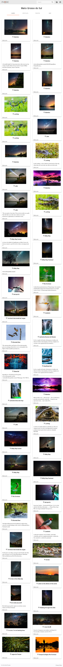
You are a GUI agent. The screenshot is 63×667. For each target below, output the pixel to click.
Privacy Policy (59, 665)
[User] (60, 2)
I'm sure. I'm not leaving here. (16, 630)
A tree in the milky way (16, 579)
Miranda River (16, 342)
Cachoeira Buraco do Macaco (47, 337)
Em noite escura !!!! (16, 603)
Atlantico (16, 37)
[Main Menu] (5, 2)
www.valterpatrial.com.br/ (8, 271)
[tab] (13, 13)
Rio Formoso (16, 496)
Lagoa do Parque (16, 654)
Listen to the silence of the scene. (47, 583)
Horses (47, 559)
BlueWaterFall (47, 366)
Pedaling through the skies (47, 607)
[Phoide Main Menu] (5, 2)
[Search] (52, 2)
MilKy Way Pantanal (47, 260)
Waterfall (16, 371)
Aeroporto (16, 294)
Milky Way (16, 268)
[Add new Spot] (57, 2)
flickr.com (4, 40)
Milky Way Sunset (16, 239)
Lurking (16, 114)
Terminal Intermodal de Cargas (16, 318)
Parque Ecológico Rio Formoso (47, 654)
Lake (16, 186)
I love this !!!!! (47, 627)
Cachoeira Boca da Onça (16, 400)
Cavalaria (47, 313)
